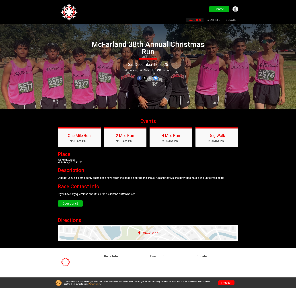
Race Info (195, 20)
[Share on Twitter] (144, 78)
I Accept (226, 282)
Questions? (70, 203)
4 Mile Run (171, 135)
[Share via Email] (150, 78)
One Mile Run (79, 135)
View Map (150, 233)
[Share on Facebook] (139, 78)
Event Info (213, 20)
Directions (165, 70)
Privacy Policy (94, 284)
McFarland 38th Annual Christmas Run (148, 48)
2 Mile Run (125, 135)
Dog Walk (217, 135)
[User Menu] (235, 9)
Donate (219, 9)
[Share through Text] (155, 78)
